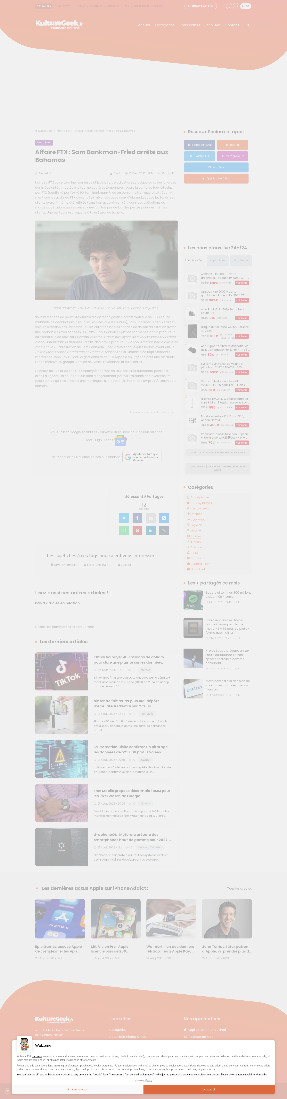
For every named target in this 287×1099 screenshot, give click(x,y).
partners (37, 1056)
